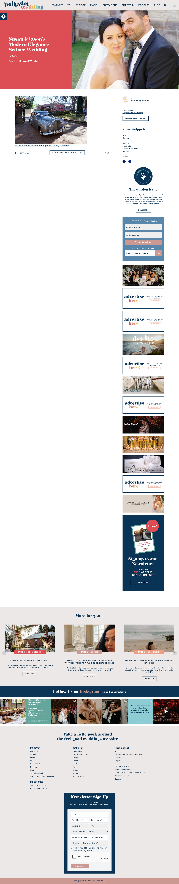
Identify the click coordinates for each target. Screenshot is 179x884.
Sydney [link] (126, 151)
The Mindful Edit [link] (36, 773)
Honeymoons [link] (109, 5)
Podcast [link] (144, 5)
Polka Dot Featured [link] (29, 652)
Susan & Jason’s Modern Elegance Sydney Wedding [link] (42, 145)
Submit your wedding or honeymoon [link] (130, 773)
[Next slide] (175, 653)
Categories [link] (77, 751)
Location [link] (76, 764)
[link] (3, 16)
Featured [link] (57, 5)
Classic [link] (126, 138)
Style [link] (75, 767)
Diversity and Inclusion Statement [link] (128, 754)
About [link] (117, 751)
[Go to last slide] (4, 653)
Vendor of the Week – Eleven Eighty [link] (30, 660)
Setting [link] (75, 770)
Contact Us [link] (119, 758)
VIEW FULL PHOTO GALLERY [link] (135, 118)
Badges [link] (118, 779)
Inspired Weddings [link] (30, 61)
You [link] (69, 5)
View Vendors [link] (143, 242)
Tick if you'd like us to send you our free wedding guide (90, 849)
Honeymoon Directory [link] (39, 788)
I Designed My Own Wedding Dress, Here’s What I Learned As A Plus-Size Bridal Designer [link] (89, 661)
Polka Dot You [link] (89, 652)
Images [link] (76, 758)
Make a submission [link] (122, 770)
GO (158, 253)
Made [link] (93, 5)
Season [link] (75, 773)
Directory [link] (127, 5)
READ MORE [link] (143, 210)
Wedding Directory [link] (38, 785)
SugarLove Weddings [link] (133, 112)
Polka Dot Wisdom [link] (149, 652)
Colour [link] (75, 761)
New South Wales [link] (131, 148)
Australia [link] (127, 146)
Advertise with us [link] (122, 776)
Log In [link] (117, 761)
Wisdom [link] (81, 5)
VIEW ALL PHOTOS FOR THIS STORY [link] (67, 153)
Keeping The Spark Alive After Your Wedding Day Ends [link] (149, 661)
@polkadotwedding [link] (114, 692)
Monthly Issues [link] (78, 776)
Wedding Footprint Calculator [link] (42, 776)
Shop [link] (156, 5)
